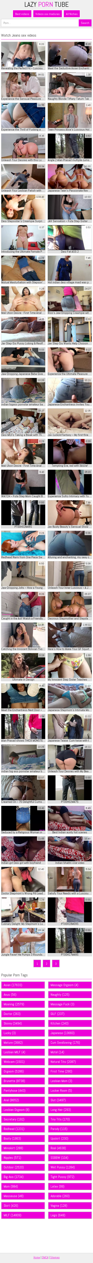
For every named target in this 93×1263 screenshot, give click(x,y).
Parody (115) (59, 1129)
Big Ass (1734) (14, 1176)
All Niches (72, 14)
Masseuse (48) (14, 1196)
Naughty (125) (60, 994)
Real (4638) (58, 1148)
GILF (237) (57, 1013)
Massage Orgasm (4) (64, 985)
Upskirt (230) (59, 1138)
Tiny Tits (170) (60, 1119)
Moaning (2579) (14, 1004)
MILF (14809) (12, 1215)
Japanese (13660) (63, 1033)
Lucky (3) (10, 1033)
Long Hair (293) (61, 1109)
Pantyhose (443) (15, 1090)
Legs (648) (58, 1215)
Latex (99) (57, 1186)
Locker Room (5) (61, 1090)
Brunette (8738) (14, 1081)
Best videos (22, 14)
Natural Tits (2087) (63, 1061)
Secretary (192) (14, 1119)
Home (37, 1257)
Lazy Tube (46, 4)
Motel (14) (57, 1052)
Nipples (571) (12, 1157)
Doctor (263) (12, 1013)
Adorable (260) (60, 1196)
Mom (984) (11, 1186)
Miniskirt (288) (13, 1148)
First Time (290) (61, 1071)
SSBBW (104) (59, 1157)
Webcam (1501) (14, 1061)
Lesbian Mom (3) (61, 1081)
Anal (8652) (11, 1100)
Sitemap (55, 1257)
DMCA (45, 1257)
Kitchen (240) (60, 1023)
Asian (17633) (13, 985)
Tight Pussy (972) (62, 1176)
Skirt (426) (11, 1205)
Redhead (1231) (14, 1129)
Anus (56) (10, 994)
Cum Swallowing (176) (65, 1042)
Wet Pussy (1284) (63, 1167)
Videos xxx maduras (47, 14)
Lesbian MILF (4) (14, 1052)
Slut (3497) (58, 1100)
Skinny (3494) (13, 1023)
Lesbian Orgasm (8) (16, 1109)
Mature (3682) (13, 1042)
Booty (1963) (12, 1138)
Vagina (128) (59, 1205)
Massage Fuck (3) (62, 1004)
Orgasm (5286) (14, 1071)
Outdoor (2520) (14, 1167)
